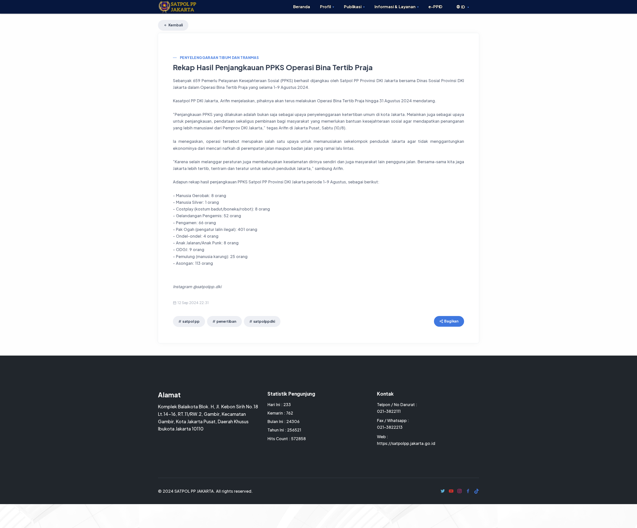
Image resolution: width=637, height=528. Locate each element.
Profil (325, 6)
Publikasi (352, 6)
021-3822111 (389, 411)
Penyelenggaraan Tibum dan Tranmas (219, 57)
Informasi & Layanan (394, 6)
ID (463, 6)
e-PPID (435, 6)
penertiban (226, 321)
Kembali (175, 25)
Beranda (301, 6)
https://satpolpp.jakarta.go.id (406, 443)
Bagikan (451, 321)
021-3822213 (390, 427)
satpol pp (191, 321)
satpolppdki (264, 321)
